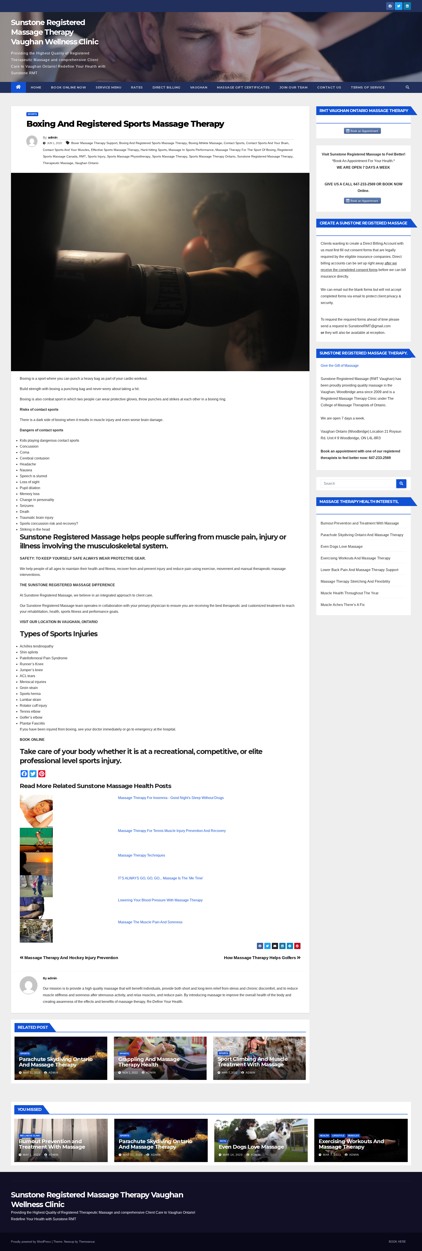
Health (324, 1135)
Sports (32, 114)
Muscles (353, 1135)
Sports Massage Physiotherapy (128, 156)
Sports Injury (96, 156)
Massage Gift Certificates (243, 87)
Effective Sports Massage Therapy (115, 150)
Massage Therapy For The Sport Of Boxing (245, 150)
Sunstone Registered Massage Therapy (265, 156)
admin (53, 137)
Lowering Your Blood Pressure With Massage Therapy (160, 900)
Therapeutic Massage (58, 163)
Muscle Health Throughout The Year (350, 593)
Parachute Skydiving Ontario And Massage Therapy (56, 1062)
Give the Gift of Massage (340, 365)
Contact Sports (234, 143)
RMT (82, 156)
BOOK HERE (397, 1241)
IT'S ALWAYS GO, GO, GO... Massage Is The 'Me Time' (160, 878)
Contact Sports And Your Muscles (66, 150)
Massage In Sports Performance (191, 150)
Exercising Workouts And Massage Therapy (356, 558)
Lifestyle (338, 1135)
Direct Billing (166, 87)
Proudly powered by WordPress (31, 1241)
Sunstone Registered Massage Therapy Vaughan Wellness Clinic (54, 32)
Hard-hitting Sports (154, 150)
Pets (223, 1141)
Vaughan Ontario (86, 163)
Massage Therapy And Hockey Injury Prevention (71, 957)
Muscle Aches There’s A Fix (343, 605)
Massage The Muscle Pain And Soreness (150, 922)
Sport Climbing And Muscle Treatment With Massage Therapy (253, 1064)
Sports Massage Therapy (169, 156)
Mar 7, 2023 (332, 1154)
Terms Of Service (368, 87)
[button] (407, 87)
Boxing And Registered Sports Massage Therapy (153, 143)
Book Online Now (68, 87)
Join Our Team (294, 87)
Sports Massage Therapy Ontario (212, 156)
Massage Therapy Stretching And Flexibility (355, 581)
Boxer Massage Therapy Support (94, 143)
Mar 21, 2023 (133, 1154)
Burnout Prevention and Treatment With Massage (360, 523)
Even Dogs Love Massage (342, 546)
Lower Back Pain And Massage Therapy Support (359, 570)
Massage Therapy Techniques (141, 855)
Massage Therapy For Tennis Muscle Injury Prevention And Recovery (172, 831)
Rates (137, 87)
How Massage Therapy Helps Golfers (260, 957)
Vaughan (198, 87)
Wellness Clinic (30, 1135)
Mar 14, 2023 (233, 1154)
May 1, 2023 (31, 1154)
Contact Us (329, 87)
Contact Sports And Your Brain (267, 143)
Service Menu (108, 87)
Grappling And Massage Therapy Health (149, 1062)
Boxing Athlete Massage (205, 143)
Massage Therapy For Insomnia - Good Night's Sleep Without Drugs (171, 798)
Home (36, 87)
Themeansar (87, 1241)
